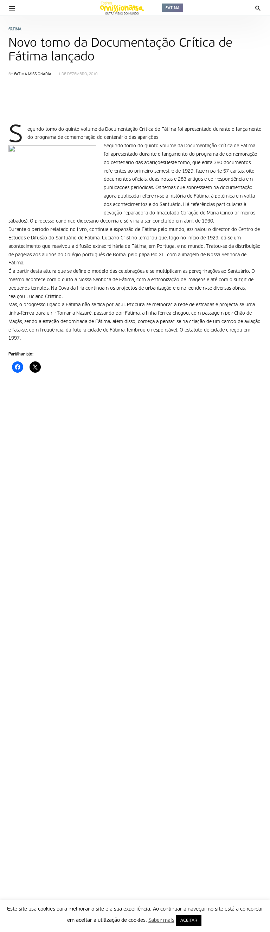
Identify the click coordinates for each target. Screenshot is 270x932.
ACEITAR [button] (188, 920)
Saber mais (161, 920)
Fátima (173, 7)
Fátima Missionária (32, 74)
